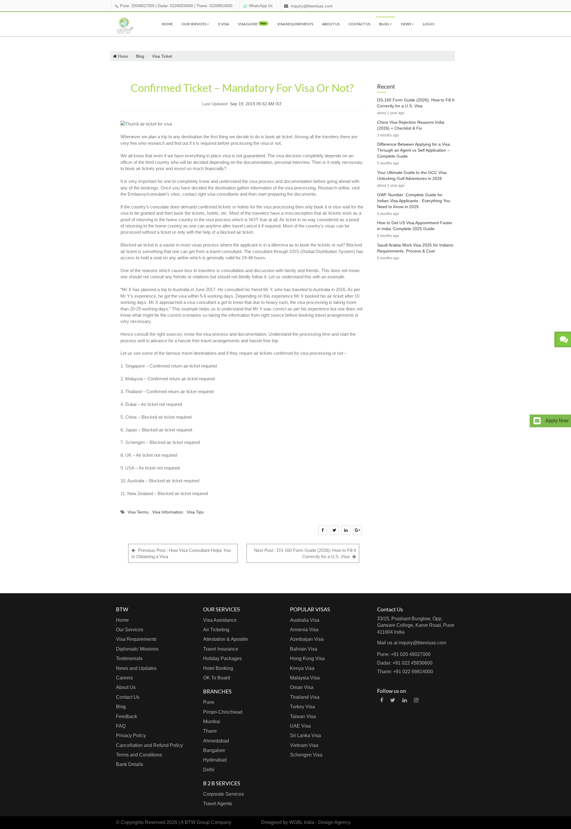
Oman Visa (301, 687)
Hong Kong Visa (307, 658)
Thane (210, 731)
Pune (208, 702)
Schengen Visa (306, 754)
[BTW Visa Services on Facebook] (381, 700)
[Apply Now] (537, 420)
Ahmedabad (216, 740)
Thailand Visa (304, 697)
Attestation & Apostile (225, 639)
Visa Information (167, 512)
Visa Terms (138, 512)
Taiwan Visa (303, 716)
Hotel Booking (218, 668)
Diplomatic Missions (137, 648)
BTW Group (197, 822)
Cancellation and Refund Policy (149, 745)
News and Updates (136, 668)
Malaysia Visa (305, 677)
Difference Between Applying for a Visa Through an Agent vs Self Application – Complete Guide (413, 150)
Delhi (208, 769)
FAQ (121, 725)
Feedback (126, 716)
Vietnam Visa (304, 745)
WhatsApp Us (261, 6)
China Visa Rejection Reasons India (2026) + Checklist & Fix (410, 125)
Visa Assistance (220, 620)
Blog (384, 24)
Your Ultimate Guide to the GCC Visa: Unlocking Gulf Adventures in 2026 (412, 175)
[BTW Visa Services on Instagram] (416, 700)
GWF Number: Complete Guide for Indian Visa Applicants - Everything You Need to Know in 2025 (413, 200)
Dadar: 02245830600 (175, 6)
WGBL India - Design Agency (319, 822)
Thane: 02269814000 (214, 6)
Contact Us (359, 24)
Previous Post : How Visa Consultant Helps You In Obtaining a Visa (181, 553)
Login (428, 24)
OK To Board (216, 677)
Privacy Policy (131, 735)
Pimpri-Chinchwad (222, 712)
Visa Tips (195, 512)
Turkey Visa (302, 706)
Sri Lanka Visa (305, 735)
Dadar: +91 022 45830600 (404, 662)
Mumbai (211, 721)
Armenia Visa (304, 629)
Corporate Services (223, 794)
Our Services (194, 24)
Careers (124, 677)
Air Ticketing (216, 629)
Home (167, 24)
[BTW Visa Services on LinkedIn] (404, 700)
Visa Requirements (295, 24)
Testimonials (129, 658)
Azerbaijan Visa (307, 639)
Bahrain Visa (303, 648)
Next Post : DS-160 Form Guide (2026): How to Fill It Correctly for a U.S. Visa (305, 553)
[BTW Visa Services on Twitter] (392, 700)
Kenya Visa (302, 668)
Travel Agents (217, 803)
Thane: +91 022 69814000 (405, 671)
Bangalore (214, 750)
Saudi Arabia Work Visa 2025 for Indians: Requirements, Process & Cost (415, 248)
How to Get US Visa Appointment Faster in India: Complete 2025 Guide (414, 225)
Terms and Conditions (139, 754)
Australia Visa (304, 620)
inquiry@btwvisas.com (312, 6)
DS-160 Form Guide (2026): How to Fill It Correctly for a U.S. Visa (415, 103)
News (406, 24)
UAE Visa (300, 725)
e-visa (223, 24)
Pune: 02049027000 (137, 6)
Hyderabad (215, 759)
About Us (331, 24)
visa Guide (252, 24)
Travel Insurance (220, 648)
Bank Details (129, 764)
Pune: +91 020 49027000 (404, 654)
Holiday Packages (222, 658)
